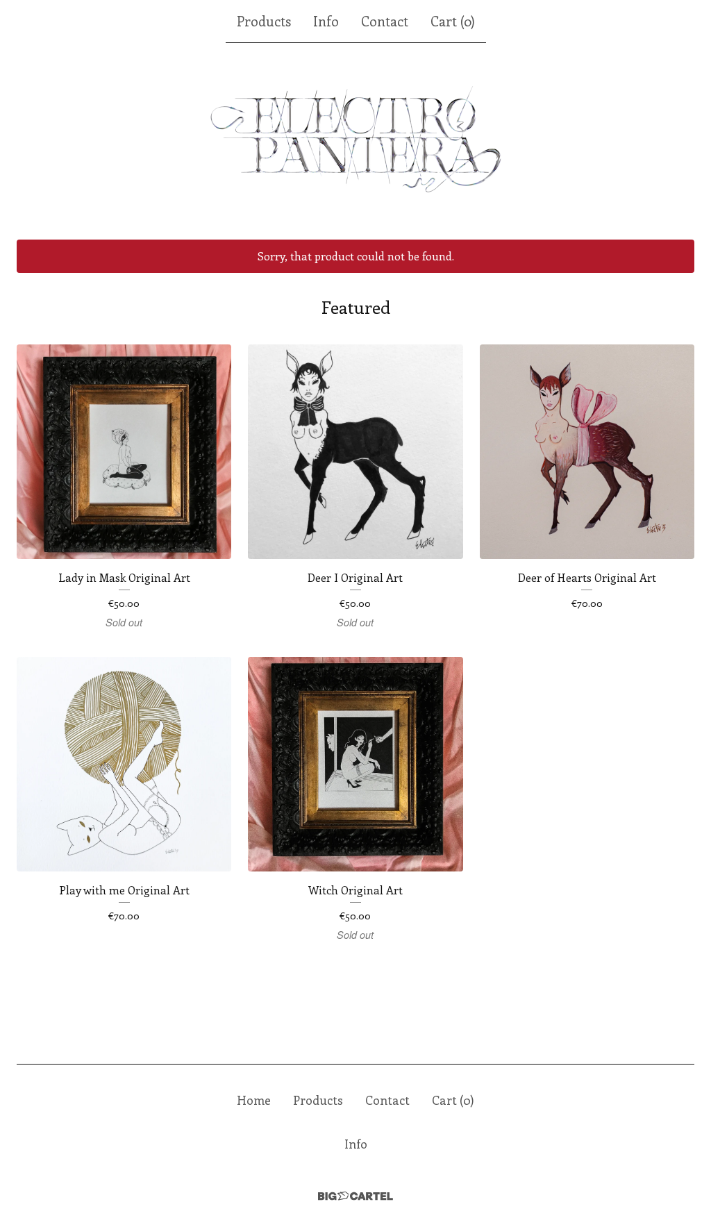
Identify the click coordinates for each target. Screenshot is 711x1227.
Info (326, 21)
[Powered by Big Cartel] (355, 1196)
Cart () (452, 21)
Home (254, 1100)
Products (264, 21)
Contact (384, 21)
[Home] (355, 141)
